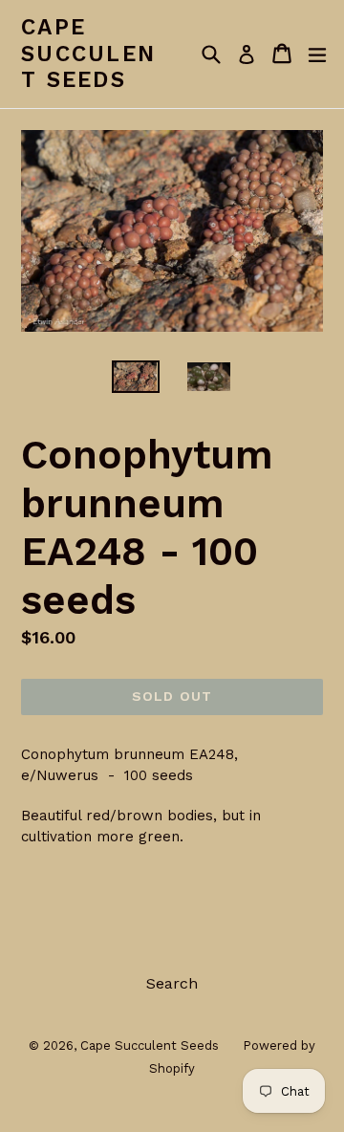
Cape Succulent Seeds (88, 53)
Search (172, 983)
